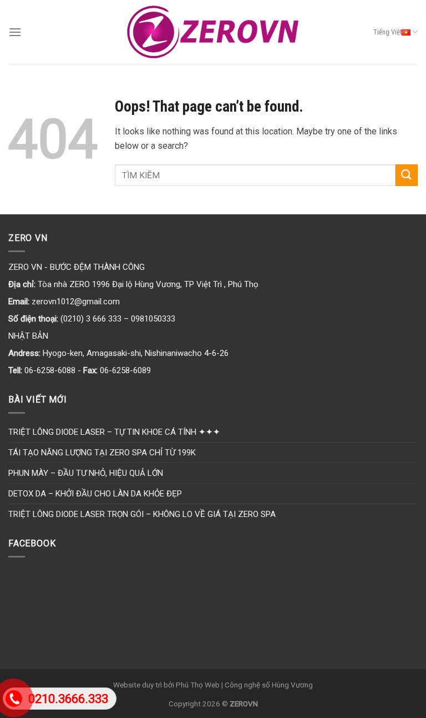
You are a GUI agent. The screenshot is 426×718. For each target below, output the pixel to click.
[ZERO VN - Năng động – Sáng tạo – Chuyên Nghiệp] (213, 32)
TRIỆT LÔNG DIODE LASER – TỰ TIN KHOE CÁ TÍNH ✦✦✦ (114, 432)
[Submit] (406, 175)
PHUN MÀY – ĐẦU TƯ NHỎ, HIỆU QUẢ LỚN (85, 473)
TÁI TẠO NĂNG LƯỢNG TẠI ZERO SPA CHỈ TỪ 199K (102, 453)
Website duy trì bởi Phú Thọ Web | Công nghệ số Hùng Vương (213, 684)
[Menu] (15, 32)
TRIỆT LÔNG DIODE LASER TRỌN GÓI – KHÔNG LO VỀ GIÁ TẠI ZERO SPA (142, 514)
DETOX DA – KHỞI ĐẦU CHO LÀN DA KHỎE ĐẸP (95, 494)
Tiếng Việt (387, 32)
